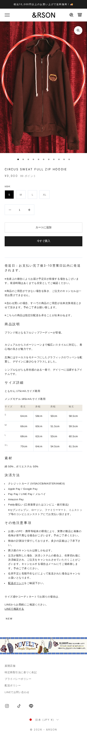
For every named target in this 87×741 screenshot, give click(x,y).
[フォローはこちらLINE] (31, 706)
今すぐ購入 (43, 241)
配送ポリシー (16, 583)
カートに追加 (43, 227)
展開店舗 (10, 665)
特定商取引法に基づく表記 (21, 672)
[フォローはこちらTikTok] (19, 706)
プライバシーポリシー (18, 678)
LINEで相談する (14, 608)
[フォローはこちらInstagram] (7, 706)
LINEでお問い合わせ (17, 692)
